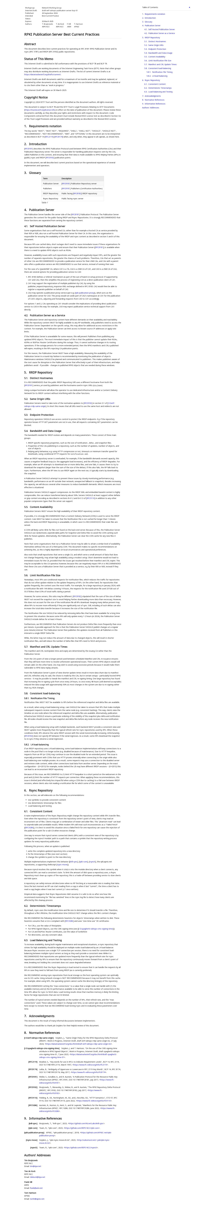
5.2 (145, 45)
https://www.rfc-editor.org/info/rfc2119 (90, 1064)
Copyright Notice (36, 97)
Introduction (150, 18)
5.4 (145, 53)
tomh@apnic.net (37, 1199)
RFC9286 (29, 827)
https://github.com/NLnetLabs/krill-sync (86, 1123)
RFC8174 (58, 136)
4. (26, 210)
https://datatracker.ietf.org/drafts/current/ (42, 74)
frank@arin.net (36, 1188)
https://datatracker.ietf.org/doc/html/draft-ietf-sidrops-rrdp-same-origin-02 (78, 1044)
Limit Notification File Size (159, 60)
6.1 (145, 84)
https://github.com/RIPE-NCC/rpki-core (82, 1128)
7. (26, 1016)
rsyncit (92, 861)
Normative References (154, 100)
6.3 (145, 91)
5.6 (145, 60)
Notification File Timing (162, 72)
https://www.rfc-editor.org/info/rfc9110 (94, 1100)
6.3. (26, 940)
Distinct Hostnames (157, 41)
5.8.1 (149, 72)
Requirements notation (155, 14)
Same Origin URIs (155, 45)
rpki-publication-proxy (84, 293)
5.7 (145, 64)
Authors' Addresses (150, 107)
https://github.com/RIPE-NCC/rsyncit (81, 1147)
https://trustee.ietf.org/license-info (40, 110)
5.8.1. (27, 698)
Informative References (155, 103)
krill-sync (73, 861)
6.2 (145, 88)
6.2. (26, 905)
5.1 (145, 41)
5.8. (26, 693)
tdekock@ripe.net (37, 1177)
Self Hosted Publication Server (161, 29)
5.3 (145, 49)
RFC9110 (90, 498)
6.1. (26, 811)
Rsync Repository (152, 80)
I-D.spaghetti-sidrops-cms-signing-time (96, 928)
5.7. (26, 646)
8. (26, 1033)
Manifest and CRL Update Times (162, 64)
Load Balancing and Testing (160, 91)
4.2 (145, 33)
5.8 (145, 68)
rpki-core (83, 861)
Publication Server (152, 25)
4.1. (26, 226)
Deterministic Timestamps (160, 88)
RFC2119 (49, 136)
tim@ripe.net (35, 1166)
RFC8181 (29, 148)
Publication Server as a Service (161, 33)
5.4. (26, 430)
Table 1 (44, 202)
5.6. (26, 575)
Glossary (148, 21)
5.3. (26, 414)
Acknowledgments (153, 96)
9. (26, 1118)
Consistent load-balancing (159, 68)
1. (26, 126)
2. (26, 144)
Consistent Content (157, 84)
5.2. (26, 398)
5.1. (26, 378)
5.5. (26, 507)
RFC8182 (50, 157)
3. (26, 173)
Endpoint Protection (157, 49)
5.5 (145, 56)
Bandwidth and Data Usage (160, 53)
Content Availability (156, 56)
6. (26, 790)
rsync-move (62, 864)
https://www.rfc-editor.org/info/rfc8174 (88, 1072)
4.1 (145, 29)
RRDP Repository (152, 37)
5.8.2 (149, 76)
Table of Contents (150, 7)
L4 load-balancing (159, 76)
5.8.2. (27, 744)
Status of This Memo (38, 59)
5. (26, 372)
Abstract (30, 44)
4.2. (26, 315)
